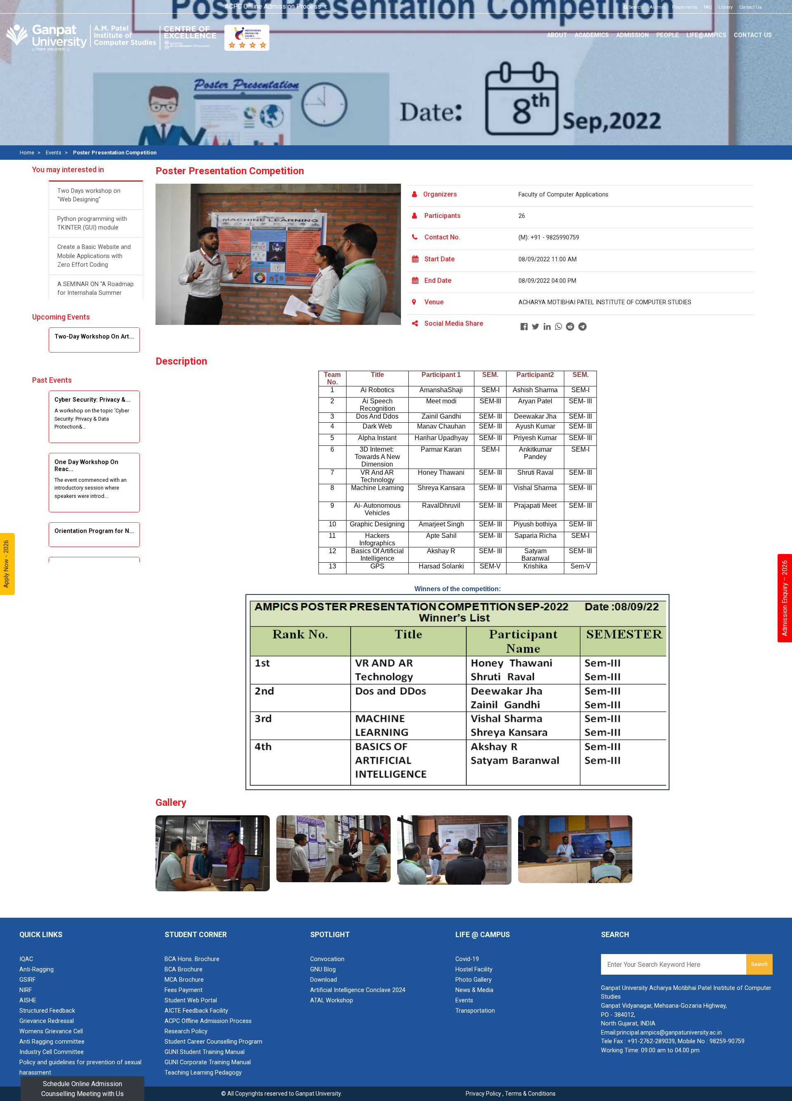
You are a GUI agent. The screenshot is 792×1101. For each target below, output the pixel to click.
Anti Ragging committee (52, 1041)
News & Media (474, 990)
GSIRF (27, 979)
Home (27, 152)
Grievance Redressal (46, 1021)
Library (726, 7)
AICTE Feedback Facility (196, 1010)
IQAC (26, 959)
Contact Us (750, 7)
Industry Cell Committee (51, 1052)
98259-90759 (727, 1041)
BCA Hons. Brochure (192, 959)
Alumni (657, 7)
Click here (313, 7)
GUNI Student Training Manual (205, 1052)
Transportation (475, 1010)
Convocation (327, 959)
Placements (684, 7)
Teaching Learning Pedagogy (203, 1072)
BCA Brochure (184, 969)
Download (323, 979)
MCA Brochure (184, 979)
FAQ (708, 7)
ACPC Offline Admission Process (208, 1021)
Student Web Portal (191, 1000)
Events (53, 152)
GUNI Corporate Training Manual (208, 1062)
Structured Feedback (47, 1010)
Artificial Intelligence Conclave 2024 (357, 990)
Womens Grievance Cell (51, 1031)
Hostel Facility (474, 969)
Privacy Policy (483, 1093)
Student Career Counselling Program (213, 1041)
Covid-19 (467, 959)
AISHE (27, 1000)
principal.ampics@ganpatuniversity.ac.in (669, 1032)
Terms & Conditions (530, 1093)
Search (635, 7)
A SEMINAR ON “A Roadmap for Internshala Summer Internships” (95, 293)
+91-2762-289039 (651, 1041)
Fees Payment (184, 990)
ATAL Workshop (331, 1000)
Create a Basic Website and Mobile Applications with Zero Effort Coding (94, 256)
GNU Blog (323, 969)
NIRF (25, 990)
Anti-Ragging (36, 969)
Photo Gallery (473, 979)
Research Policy (186, 1031)
